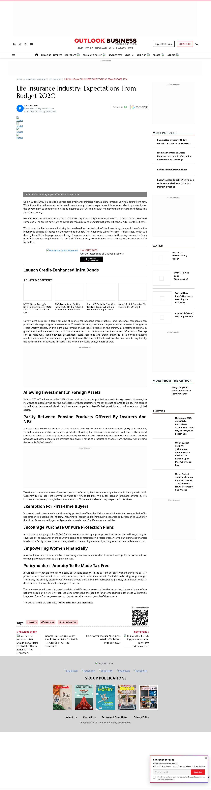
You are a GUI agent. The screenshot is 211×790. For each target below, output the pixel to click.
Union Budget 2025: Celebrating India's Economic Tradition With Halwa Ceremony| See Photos (184, 488)
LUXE (130, 47)
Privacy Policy (141, 717)
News (127, 55)
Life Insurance (47, 622)
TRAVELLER (101, 47)
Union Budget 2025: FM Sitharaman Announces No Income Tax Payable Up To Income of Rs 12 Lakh (183, 461)
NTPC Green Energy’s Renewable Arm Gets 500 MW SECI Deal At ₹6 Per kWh (37, 308)
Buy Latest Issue (164, 44)
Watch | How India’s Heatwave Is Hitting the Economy (184, 299)
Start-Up (141, 55)
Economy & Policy (92, 55)
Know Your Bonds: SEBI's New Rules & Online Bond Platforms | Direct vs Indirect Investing (175, 183)
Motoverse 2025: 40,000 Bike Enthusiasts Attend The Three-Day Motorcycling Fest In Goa (184, 432)
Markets (57, 55)
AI (133, 55)
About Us (71, 717)
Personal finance (35, 79)
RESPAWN (121, 47)
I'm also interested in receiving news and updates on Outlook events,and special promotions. (181, 778)
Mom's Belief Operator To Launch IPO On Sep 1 (132, 305)
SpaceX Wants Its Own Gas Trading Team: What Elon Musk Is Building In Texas (101, 307)
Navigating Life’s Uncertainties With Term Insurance (181, 389)
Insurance (54, 79)
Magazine (46, 55)
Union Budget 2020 (68, 622)
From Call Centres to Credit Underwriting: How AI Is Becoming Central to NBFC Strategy (174, 156)
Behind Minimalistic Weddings (172, 169)
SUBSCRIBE (185, 44)
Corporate (70, 55)
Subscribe (198, 772)
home (19, 79)
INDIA (80, 47)
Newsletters (115, 55)
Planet (156, 55)
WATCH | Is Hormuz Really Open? (184, 254)
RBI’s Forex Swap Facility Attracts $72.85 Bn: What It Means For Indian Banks (69, 307)
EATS (111, 47)
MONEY (89, 47)
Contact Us (89, 717)
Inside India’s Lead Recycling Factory (184, 315)
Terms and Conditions (114, 717)
